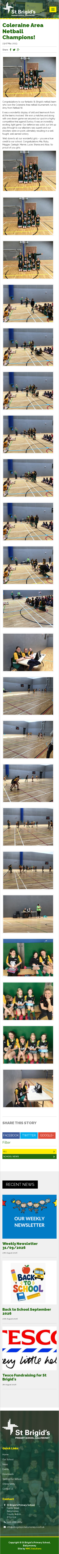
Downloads (8, 1474)
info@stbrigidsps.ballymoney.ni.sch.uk (25, 1527)
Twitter (29, 1135)
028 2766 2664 (14, 1522)
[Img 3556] (28, 521)
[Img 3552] (28, 652)
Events (5, 1469)
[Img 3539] (28, 914)
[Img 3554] (28, 608)
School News (11, 1156)
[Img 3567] (28, 259)
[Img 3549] (28, 696)
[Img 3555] (28, 565)
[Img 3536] (28, 1001)
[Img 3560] (28, 347)
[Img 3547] (28, 783)
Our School (8, 1459)
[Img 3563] (28, 303)
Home (5, 1454)
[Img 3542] (28, 826)
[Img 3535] (28, 1044)
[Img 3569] (28, 216)
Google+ (47, 1135)
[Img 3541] (28, 870)
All (5, 1151)
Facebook (11, 1135)
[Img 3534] (28, 1088)
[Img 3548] (28, 739)
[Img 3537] (28, 957)
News (5, 1464)
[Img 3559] (28, 390)
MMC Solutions (33, 1548)
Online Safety (8, 1484)
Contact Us (7, 1489)
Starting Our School (11, 1479)
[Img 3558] (28, 434)
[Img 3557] (28, 477)
